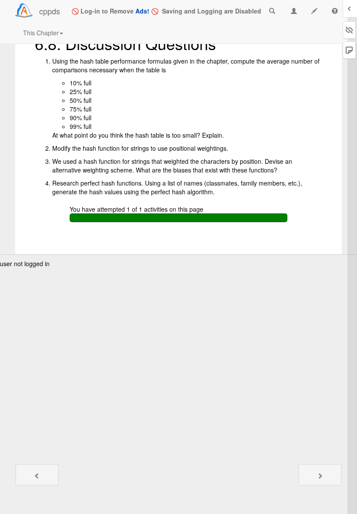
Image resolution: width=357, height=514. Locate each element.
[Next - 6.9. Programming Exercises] (320, 475)
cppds (49, 11)
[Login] (24, 10)
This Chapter (41, 32)
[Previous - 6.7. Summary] (37, 475)
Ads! (142, 11)
